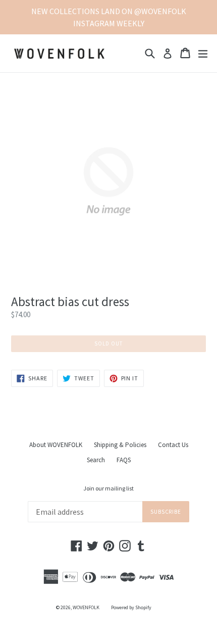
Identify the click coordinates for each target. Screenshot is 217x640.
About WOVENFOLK (55, 444)
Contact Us (173, 444)
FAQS (124, 460)
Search (96, 460)
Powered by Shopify (131, 607)
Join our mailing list (108, 488)
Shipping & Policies (120, 444)
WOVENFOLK (86, 607)
